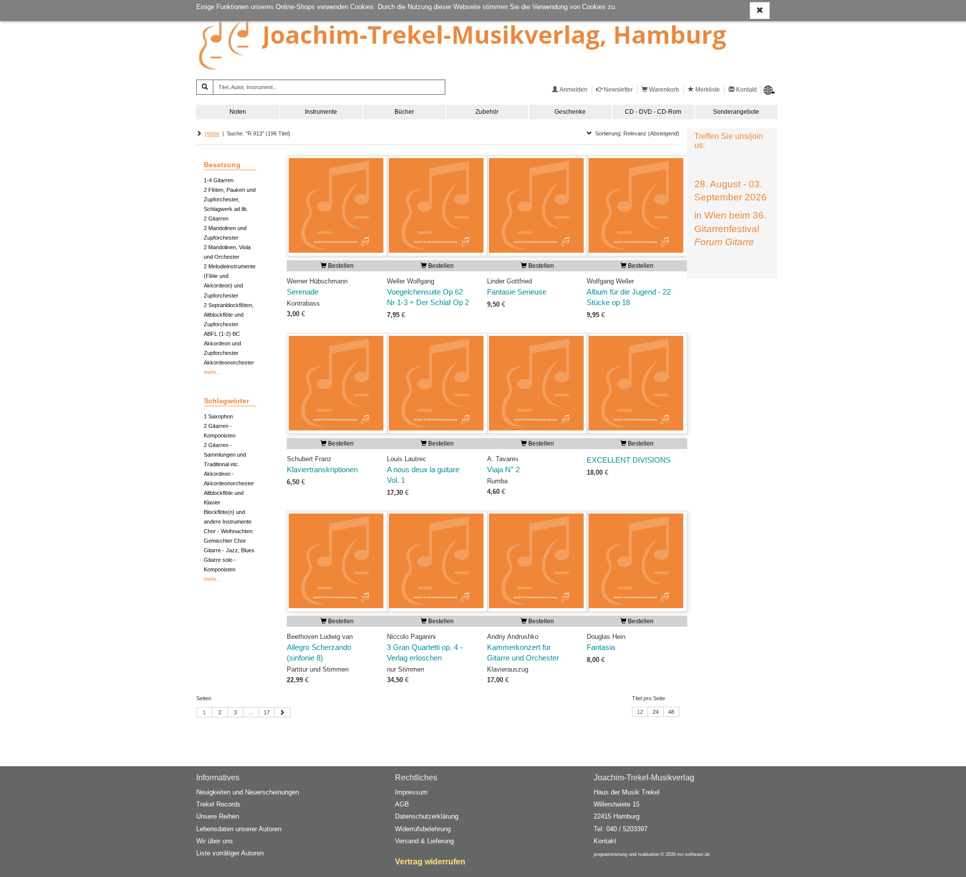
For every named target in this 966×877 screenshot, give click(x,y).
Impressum (411, 792)
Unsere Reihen (217, 816)
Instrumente (321, 111)
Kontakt (605, 841)
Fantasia (601, 647)
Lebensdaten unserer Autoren (238, 829)
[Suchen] (204, 87)
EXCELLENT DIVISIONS (629, 460)
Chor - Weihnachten (228, 531)
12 (640, 712)
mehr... (212, 372)
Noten (237, 111)
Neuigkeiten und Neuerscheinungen (247, 792)
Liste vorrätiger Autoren (230, 853)
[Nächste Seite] (282, 712)
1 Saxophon (218, 416)
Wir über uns (214, 841)
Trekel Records (218, 804)
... (251, 712)
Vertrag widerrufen (430, 861)
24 (656, 712)
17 (267, 712)
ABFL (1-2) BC (222, 334)
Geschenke (570, 111)
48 (671, 712)
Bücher (404, 111)
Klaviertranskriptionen (322, 470)
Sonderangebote (736, 111)
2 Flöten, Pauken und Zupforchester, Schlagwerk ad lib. (230, 199)
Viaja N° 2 (503, 470)
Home (212, 133)
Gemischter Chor (225, 541)
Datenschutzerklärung (426, 816)
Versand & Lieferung (424, 841)
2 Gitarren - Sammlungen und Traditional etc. (225, 454)
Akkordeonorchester (229, 362)
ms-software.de (693, 854)
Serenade (302, 292)
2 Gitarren (216, 218)
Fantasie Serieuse (516, 292)
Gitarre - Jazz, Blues (229, 550)
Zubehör (487, 111)
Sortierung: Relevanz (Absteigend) (635, 133)
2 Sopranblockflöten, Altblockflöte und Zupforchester (229, 314)
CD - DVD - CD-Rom (653, 111)
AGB (402, 804)
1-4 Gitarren (218, 180)
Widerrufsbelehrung (423, 829)
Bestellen (340, 265)
